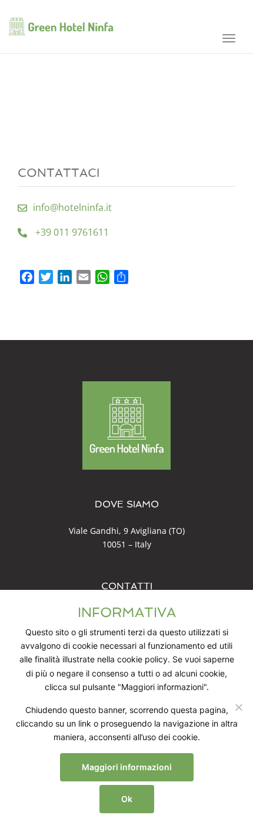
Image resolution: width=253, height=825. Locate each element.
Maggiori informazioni (127, 767)
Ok (126, 799)
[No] (238, 707)
